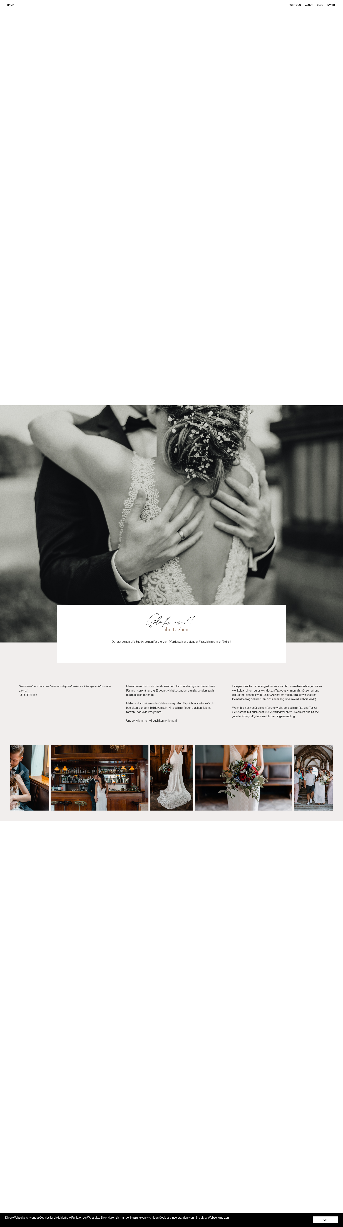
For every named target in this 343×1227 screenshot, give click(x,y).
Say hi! (331, 4)
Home (10, 5)
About (309, 4)
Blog (320, 4)
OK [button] (325, 1219)
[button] (5, 1222)
